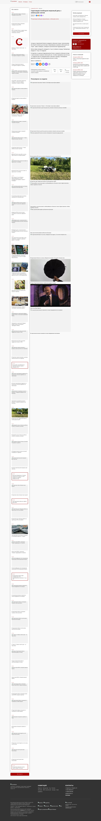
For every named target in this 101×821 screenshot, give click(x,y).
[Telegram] (39, 15)
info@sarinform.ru (77, 48)
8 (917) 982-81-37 (80, 44)
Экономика (40, 789)
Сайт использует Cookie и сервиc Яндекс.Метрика (18, 815)
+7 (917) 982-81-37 (69, 789)
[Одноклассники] (38, 15)
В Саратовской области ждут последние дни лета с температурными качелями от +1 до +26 (81, 28)
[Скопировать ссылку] (43, 15)
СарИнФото (40, 791)
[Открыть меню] (90, 2)
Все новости (15, 9)
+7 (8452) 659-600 (69, 791)
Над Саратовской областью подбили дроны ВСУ (80, 24)
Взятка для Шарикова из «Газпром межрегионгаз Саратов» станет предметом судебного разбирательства (80, 20)
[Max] (73, 44)
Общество (40, 8)
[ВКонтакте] (36, 15)
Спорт (57, 789)
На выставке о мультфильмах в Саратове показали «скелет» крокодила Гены (80, 16)
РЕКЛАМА (67, 795)
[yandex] (43, 809)
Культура (53, 789)
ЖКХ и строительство (47, 789)
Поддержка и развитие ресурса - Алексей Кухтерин (70, 807)
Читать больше (81, 33)
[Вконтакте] (46, 806)
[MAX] (41, 15)
